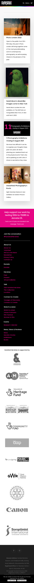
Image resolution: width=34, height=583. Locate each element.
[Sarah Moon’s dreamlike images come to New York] (17, 92)
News (6, 333)
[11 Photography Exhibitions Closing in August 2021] (17, 142)
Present (6, 277)
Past (5, 275)
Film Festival (8, 315)
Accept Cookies (12, 580)
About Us (7, 248)
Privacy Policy (9, 257)
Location (7, 292)
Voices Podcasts (10, 312)
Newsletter (8, 255)
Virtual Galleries (9, 280)
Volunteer (7, 250)
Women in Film (9, 317)
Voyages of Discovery (12, 300)
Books (6, 340)
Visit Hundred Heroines (12, 288)
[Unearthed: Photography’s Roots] (17, 183)
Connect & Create (10, 302)
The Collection (9, 290)
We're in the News (10, 253)
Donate (6, 267)
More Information (22, 580)
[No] (32, 579)
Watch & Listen (9, 310)
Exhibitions (8, 337)
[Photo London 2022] (17, 40)
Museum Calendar (10, 325)
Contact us (8, 260)
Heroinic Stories (9, 335)
